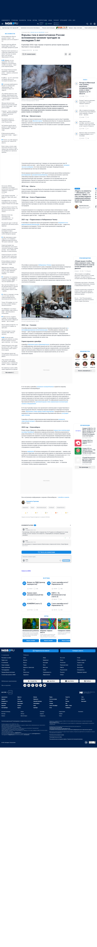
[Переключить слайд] (69, 624)
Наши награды (5, 665)
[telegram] (24, 685)
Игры (70, 20)
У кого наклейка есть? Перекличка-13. (60, 604)
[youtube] (44, 685)
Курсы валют (63, 20)
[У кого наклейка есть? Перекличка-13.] (49, 607)
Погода (29, 20)
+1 (65, 537)
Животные (26, 672)
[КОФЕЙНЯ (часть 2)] (25, 607)
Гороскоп (56, 20)
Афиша (50, 20)
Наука (44, 670)
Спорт (78, 657)
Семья (62, 674)
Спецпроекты (80, 670)
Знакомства (22, 20)
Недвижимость (6, 20)
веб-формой (26, 734)
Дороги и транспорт (28, 667)
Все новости (10, 34)
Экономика (80, 667)
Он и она (62, 657)
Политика (62, 662)
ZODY (74, 20)
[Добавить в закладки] (65, 54)
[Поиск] (87, 24)
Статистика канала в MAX (8, 674)
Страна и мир (80, 662)
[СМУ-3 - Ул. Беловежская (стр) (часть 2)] (49, 596)
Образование (46, 674)
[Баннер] (61, 28)
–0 (69, 537)
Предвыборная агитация (8, 672)
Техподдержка (5, 670)
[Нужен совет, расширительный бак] (25, 596)
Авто (24, 657)
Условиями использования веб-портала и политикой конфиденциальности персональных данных (70, 729)
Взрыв (32, 507)
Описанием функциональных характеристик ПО (59, 728)
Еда (24, 670)
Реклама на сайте (6, 657)
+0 (65, 548)
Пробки (49, 23)
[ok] (32, 685)
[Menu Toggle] (2, 24)
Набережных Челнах (45, 265)
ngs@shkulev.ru (18, 732)
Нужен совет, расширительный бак (35, 594)
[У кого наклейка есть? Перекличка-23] (49, 585)
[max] (36, 685)
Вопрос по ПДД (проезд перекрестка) (36, 583)
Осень (61, 660)
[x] (40, 685)
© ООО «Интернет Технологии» (9, 742)
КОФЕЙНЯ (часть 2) (34, 603)
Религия (62, 672)
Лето (44, 665)
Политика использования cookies (56, 734)
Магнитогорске (37, 121)
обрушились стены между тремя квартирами (40, 411)
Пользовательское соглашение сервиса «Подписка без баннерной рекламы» (66, 739)
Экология (79, 665)
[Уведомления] (91, 24)
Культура (45, 662)
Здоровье (26, 674)
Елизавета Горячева (32, 501)
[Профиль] (94, 24)
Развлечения (63, 670)
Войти (27, 561)
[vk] (28, 685)
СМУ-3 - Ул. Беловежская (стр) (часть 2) (59, 595)
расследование (26, 175)
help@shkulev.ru (11, 734)
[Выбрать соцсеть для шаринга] (69, 54)
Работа (62, 667)
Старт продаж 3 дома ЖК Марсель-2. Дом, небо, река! (9, 196)
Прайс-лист (5, 660)
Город (24, 665)
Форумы (35, 20)
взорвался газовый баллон (45, 386)
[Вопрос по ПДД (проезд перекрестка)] (25, 585)
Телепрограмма (42, 20)
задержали (30, 451)
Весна (25, 662)
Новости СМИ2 (26, 570)
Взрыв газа (25, 507)
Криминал (45, 660)
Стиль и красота (81, 660)
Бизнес (25, 660)
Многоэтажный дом (41, 507)
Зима (44, 657)
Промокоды (14, 20)
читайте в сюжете (63, 497)
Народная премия (82, 672)
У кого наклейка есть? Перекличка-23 (60, 583)
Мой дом (45, 667)
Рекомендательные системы (55, 737)
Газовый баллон (60, 507)
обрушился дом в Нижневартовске (38, 344)
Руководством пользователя (55, 727)
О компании (5, 662)
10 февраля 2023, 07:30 (27, 50)
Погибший (51, 507)
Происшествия (64, 665)
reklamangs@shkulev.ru (54, 722)
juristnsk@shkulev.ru (36, 733)
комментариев (30, 54)
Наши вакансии (6, 667)
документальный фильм (39, 175)
